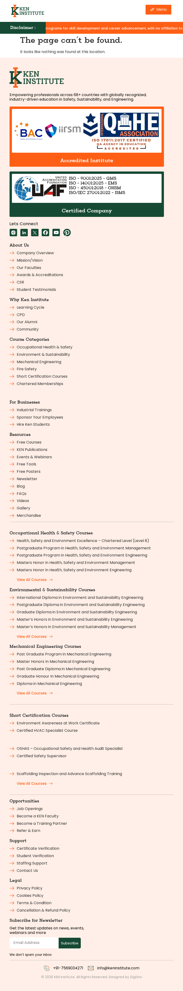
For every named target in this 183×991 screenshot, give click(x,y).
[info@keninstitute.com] (91, 968)
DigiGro (136, 977)
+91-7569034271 (68, 968)
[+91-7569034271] (47, 968)
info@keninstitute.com (118, 968)
